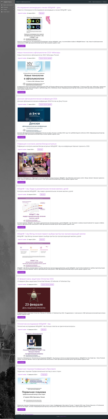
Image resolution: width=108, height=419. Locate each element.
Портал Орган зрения (45, 58)
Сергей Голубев (22, 13)
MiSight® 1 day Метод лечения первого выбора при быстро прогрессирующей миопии (51, 234)
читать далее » (21, 46)
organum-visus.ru (63, 416)
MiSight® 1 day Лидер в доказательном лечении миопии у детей (42, 189)
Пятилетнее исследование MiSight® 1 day (34, 324)
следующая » (30, 414)
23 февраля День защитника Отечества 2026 (35, 279)
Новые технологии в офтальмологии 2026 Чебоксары (38, 53)
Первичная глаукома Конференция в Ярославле (36, 369)
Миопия (41, 13)
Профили (104, 1)
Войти (90, 1)
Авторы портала (6, 11)
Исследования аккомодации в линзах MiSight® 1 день (39, 7)
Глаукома (44, 374)
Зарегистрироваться (97, 1)
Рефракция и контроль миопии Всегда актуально (36, 144)
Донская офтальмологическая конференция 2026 (37, 99)
